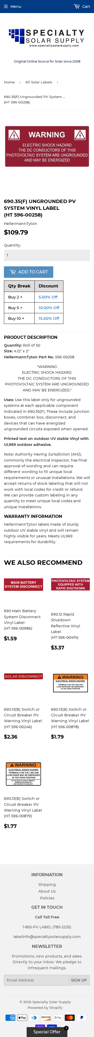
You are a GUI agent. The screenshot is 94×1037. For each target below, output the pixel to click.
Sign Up (79, 980)
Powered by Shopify (45, 1007)
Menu (15, 6)
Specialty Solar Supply (51, 1002)
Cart (85, 6)
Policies (47, 898)
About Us (47, 891)
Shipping (47, 884)
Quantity (12, 245)
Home (9, 82)
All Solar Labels (38, 82)
